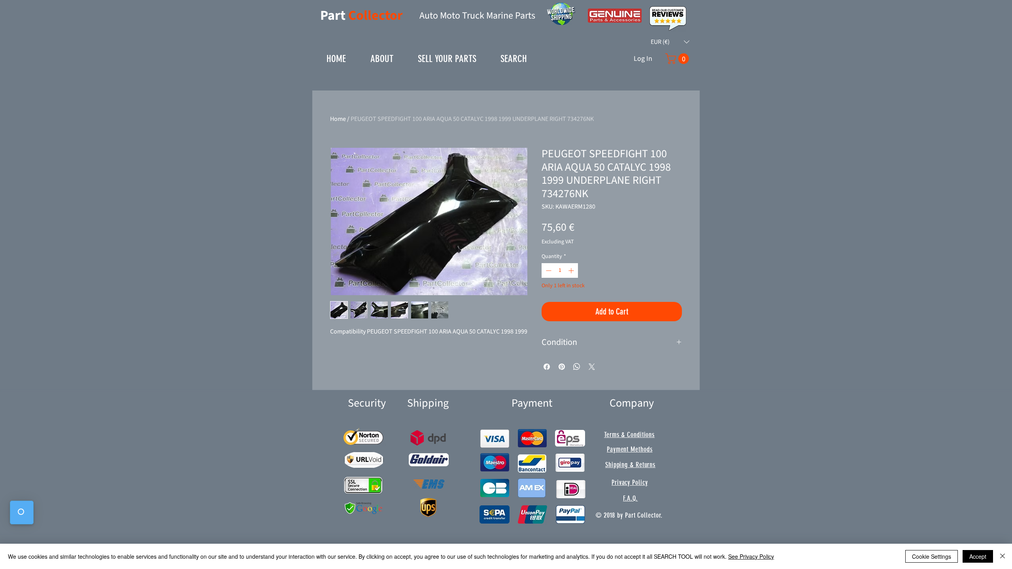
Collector (375, 15)
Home (338, 119)
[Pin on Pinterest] (561, 366)
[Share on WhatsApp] (577, 366)
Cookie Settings (931, 556)
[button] (670, 42)
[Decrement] (548, 270)
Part (334, 15)
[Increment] (572, 270)
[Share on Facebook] (546, 366)
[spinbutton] (560, 270)
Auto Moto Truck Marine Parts (477, 16)
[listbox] (670, 42)
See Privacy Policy (751, 556)
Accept (977, 556)
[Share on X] (592, 366)
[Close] (1002, 556)
